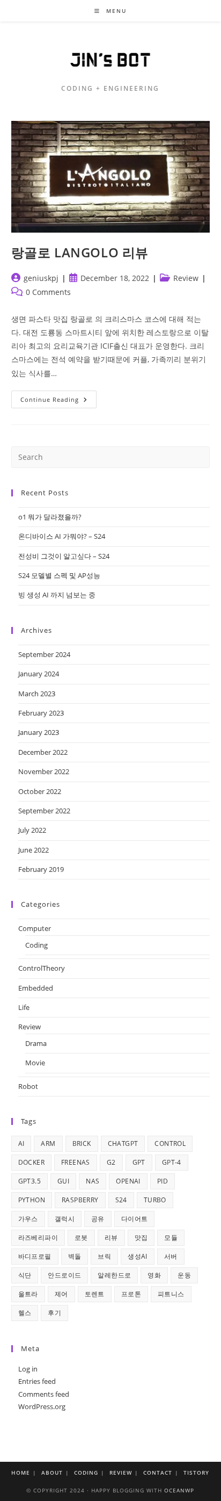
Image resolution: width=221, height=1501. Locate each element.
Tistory (196, 1472)
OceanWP (179, 1490)
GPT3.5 (29, 1181)
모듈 (171, 1237)
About (52, 1472)
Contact (157, 1472)
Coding (36, 945)
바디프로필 (34, 1256)
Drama (36, 1043)
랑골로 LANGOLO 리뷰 (80, 252)
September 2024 (44, 654)
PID (162, 1181)
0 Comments (48, 292)
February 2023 (41, 713)
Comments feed (43, 1394)
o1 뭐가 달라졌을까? (50, 517)
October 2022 (39, 791)
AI (21, 1143)
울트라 (28, 1293)
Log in (28, 1369)
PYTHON (31, 1199)
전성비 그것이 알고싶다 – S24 (63, 556)
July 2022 (32, 830)
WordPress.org (41, 1406)
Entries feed (37, 1381)
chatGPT (123, 1143)
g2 (111, 1162)
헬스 (25, 1312)
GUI (63, 1181)
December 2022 (43, 752)
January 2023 (38, 732)
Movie (35, 1062)
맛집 (141, 1237)
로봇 (81, 1237)
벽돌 (75, 1256)
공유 (98, 1218)
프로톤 (131, 1293)
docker (31, 1162)
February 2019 (41, 869)
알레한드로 (114, 1275)
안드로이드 (64, 1275)
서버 (171, 1256)
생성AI (138, 1256)
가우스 (28, 1218)
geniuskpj (41, 278)
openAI (128, 1181)
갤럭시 (65, 1218)
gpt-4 (171, 1162)
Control (170, 1143)
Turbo (155, 1199)
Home (20, 1472)
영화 (154, 1275)
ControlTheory (41, 968)
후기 (54, 1312)
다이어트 (134, 1218)
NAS (92, 1181)
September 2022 (44, 811)
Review (185, 278)
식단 (25, 1275)
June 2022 (33, 850)
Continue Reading (58, 401)
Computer (34, 928)
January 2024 (38, 674)
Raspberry (80, 1199)
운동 (184, 1275)
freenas (75, 1162)
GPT (138, 1162)
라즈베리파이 (38, 1237)
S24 (121, 1199)
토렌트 (95, 1293)
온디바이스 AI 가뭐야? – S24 (61, 536)
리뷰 (111, 1237)
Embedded (35, 988)
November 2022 (43, 771)
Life (24, 1007)
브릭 (104, 1256)
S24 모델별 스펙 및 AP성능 (59, 575)
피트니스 (171, 1293)
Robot (28, 1086)
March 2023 (36, 693)
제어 (61, 1293)
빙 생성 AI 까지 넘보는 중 (56, 595)
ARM (48, 1143)
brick (81, 1143)
